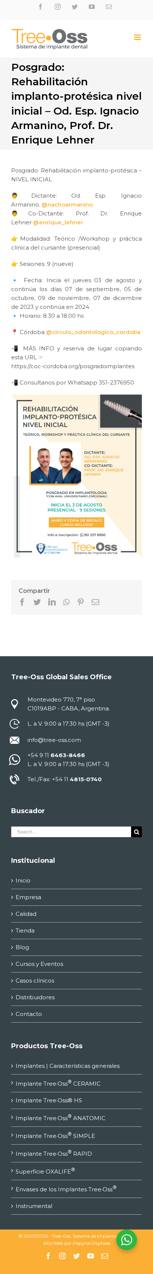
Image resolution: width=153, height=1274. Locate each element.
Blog (22, 947)
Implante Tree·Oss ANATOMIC (60, 1117)
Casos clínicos (35, 980)
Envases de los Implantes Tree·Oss (66, 1189)
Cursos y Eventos (39, 963)
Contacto (29, 1013)
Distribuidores (35, 997)
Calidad (26, 913)
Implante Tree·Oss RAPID (54, 1153)
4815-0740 (86, 779)
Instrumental (34, 1205)
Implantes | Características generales (68, 1065)
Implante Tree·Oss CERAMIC (58, 1083)
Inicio (23, 880)
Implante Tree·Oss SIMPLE (55, 1135)
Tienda (25, 930)
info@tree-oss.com (54, 739)
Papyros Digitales (91, 1243)
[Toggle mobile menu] (138, 37)
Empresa (28, 897)
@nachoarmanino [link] (67, 204)
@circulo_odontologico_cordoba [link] (93, 332)
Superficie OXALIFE (45, 1171)
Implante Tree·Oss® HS (49, 1100)
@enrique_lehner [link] (58, 222)
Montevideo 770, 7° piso (61, 699)
